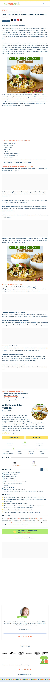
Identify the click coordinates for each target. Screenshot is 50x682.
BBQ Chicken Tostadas (11, 396)
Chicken (4, 12)
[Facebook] (19, 636)
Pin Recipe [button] (37, 437)
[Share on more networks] (21, 20)
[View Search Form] (48, 3)
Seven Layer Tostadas (10, 400)
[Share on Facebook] (15, 20)
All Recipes (5, 665)
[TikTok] (26, 636)
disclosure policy (21, 25)
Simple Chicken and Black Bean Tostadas (16, 398)
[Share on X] (12, 20)
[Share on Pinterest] (18, 20)
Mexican (15, 12)
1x (41, 469)
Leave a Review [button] (26, 532)
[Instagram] (21, 636)
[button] (2, 10)
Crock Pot (9, 12)
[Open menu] (43, 4)
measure (34, 465)
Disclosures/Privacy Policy (22, 665)
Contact (11, 665)
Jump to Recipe (5, 20)
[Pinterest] (24, 636)
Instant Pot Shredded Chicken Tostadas (16, 393)
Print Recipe (14, 437)
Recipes (20, 12)
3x (46, 469)
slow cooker (16, 465)
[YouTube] (31, 636)
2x (44, 469)
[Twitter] (28, 636)
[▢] (3, 472)
